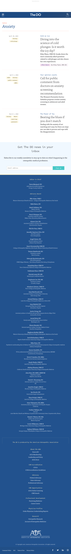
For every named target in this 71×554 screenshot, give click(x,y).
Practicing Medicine (35, 501)
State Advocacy (35, 480)
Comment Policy (6, 550)
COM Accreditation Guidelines (35, 470)
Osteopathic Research (35, 519)
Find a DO (35, 452)
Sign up (58, 168)
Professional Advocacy (35, 483)
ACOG (8, 77)
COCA (35, 467)
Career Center (35, 503)
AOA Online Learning (35, 490)
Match (15, 116)
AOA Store (35, 459)
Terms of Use (21, 550)
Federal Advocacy (35, 477)
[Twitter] (57, 550)
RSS (14, 550)
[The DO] (35, 15)
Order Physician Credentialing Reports (35, 511)
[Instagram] (67, 550)
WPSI (16, 83)
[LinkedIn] (62, 550)
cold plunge (13, 41)
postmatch (14, 122)
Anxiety (15, 38)
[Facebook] (52, 550)
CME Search (35, 493)
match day (14, 119)
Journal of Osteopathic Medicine (35, 521)
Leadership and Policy (35, 457)
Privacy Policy (30, 550)
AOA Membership (36, 454)
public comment (12, 80)
